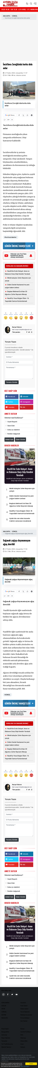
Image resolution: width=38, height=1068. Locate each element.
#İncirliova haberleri (10, 237)
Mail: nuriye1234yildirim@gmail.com (22, 329)
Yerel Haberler (25, 1012)
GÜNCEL (14, 16)
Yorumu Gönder (11, 382)
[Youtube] (17, 994)
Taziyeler (4, 1041)
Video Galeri (24, 1009)
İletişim (22, 1047)
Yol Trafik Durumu (7, 1044)
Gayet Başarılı (12, 422)
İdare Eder (11, 426)
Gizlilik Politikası (25, 1032)
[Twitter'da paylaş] (23, 115)
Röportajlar (5, 1029)
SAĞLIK (3, 1006)
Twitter (10, 402)
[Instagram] (31, 332)
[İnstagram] (3, 994)
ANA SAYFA (6, 16)
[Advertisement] (19, 40)
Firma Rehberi (25, 1018)
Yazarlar (23, 1002)
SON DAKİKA (5, 1002)
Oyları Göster (20, 439)
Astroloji (4, 1035)
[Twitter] (12, 994)
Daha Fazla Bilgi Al (25, 1066)
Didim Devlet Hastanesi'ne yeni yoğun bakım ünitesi (17, 286)
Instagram (26, 402)
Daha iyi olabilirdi (13, 430)
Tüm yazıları (16, 332)
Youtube (11, 407)
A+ (8, 120)
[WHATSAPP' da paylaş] (27, 115)
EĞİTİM (3, 1015)
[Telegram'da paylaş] (31, 115)
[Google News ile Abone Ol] (10, 115)
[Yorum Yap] (4, 119)
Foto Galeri (24, 1006)
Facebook (11, 397)
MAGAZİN (4, 1018)
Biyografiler (5, 1032)
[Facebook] (8, 994)
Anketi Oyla (9, 439)
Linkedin (25, 397)
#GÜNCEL (7, 695)
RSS (24, 407)
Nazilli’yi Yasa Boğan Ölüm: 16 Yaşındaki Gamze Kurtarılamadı (17, 299)
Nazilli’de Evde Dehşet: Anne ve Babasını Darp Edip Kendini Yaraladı (17, 272)
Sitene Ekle (23, 1041)
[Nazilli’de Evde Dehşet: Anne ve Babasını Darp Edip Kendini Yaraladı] (19, 458)
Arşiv (22, 1044)
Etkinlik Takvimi (6, 1047)
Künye (22, 1029)
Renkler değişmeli (13, 434)
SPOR (3, 1009)
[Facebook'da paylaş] (19, 115)
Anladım (31, 1063)
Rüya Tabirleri (5, 1038)
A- (12, 120)
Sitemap (23, 1038)
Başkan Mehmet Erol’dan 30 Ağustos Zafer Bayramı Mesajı (16, 293)
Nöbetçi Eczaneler (26, 1015)
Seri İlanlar (23, 1021)
